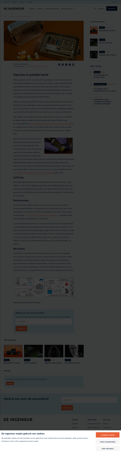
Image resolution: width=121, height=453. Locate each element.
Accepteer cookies (107, 435)
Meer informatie (108, 448)
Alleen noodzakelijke (107, 442)
